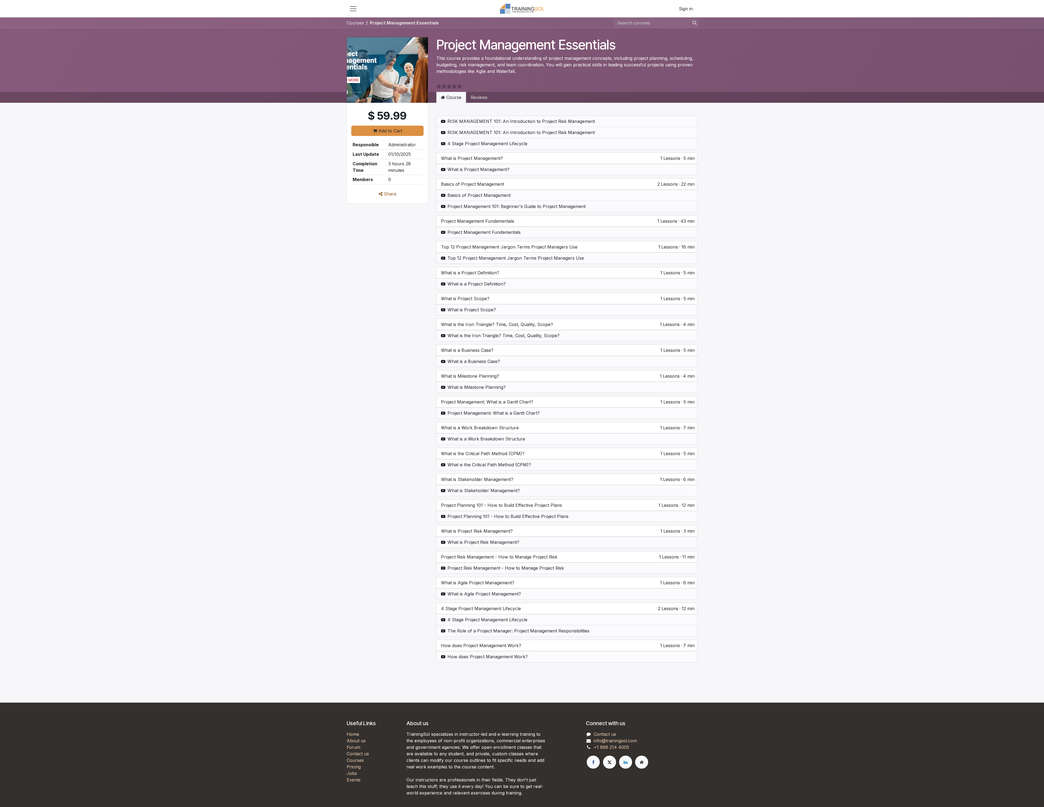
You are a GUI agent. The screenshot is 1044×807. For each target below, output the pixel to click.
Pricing (354, 766)
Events (354, 780)
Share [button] (389, 194)
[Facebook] (593, 762)
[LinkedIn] (625, 762)
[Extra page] (641, 762)
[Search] (693, 23)
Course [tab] (453, 97)
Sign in (686, 8)
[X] (609, 762)
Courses (355, 23)
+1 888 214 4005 (611, 747)
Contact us (358, 753)
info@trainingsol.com (615, 740)
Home (353, 734)
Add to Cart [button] (389, 131)
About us (356, 740)
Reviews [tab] (479, 97)
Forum (353, 747)
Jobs (352, 773)
